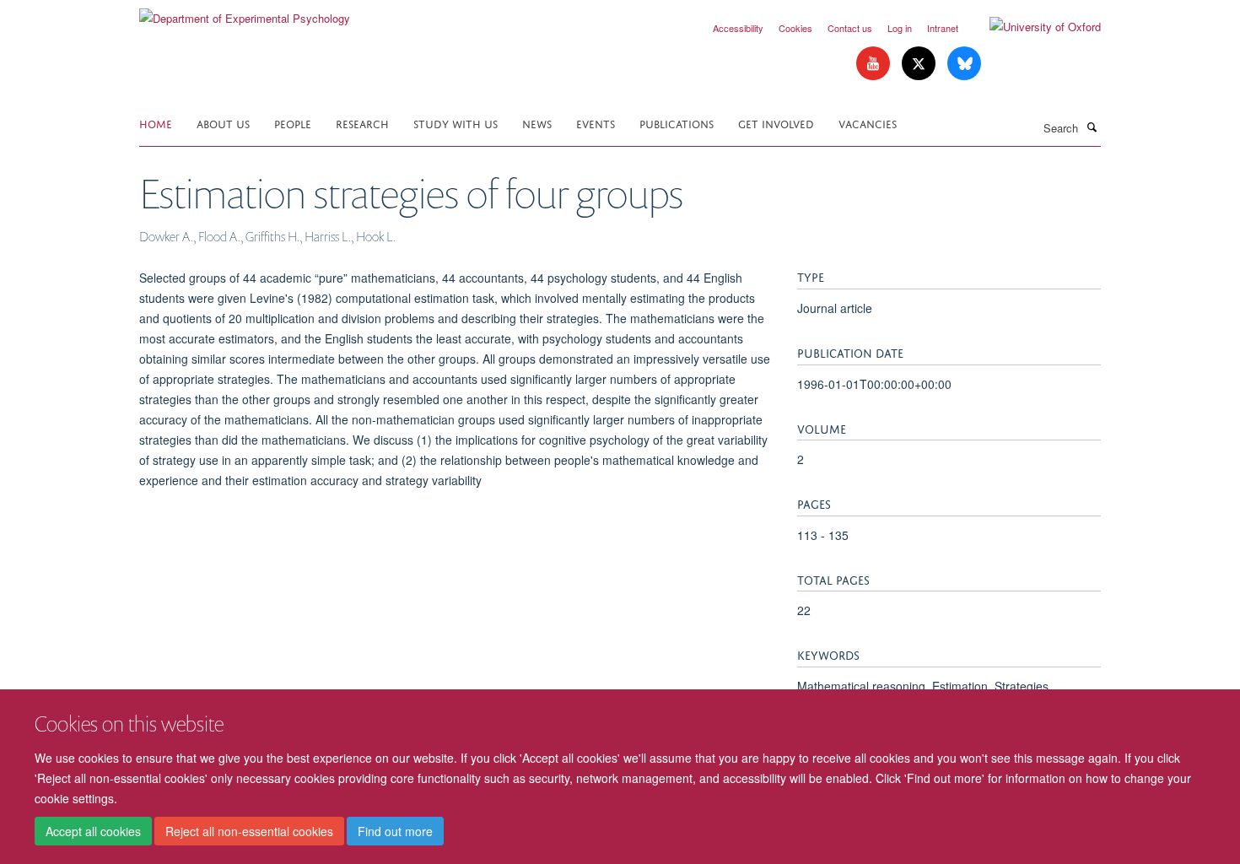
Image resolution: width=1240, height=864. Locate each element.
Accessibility (738, 28)
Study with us (455, 123)
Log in (899, 28)
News (537, 123)
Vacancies (867, 123)
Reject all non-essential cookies (249, 831)
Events (595, 123)
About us (223, 123)
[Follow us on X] (920, 64)
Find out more (395, 831)
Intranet (942, 28)
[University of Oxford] (1032, 27)
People (292, 123)
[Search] (1091, 126)
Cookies (795, 28)
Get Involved (776, 123)
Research (362, 123)
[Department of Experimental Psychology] (244, 12)
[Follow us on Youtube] (874, 64)
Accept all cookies (93, 831)
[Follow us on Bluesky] (964, 64)
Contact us (850, 28)
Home (155, 123)
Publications (676, 123)
